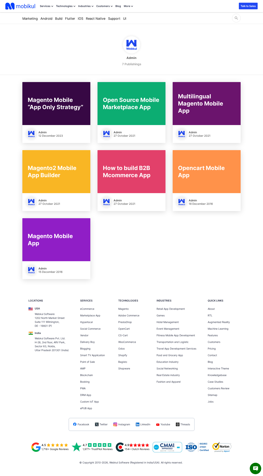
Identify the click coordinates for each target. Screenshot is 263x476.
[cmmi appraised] (167, 447)
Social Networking (167, 368)
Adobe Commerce (128, 315)
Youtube (165, 424)
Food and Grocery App (170, 355)
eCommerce (87, 308)
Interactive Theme (218, 368)
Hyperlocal (86, 322)
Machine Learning (218, 328)
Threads (185, 424)
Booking (85, 381)
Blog (118, 6)
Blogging (85, 348)
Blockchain (86, 375)
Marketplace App (90, 315)
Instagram (124, 424)
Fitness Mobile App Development (176, 335)
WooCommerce (127, 341)
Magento (123, 308)
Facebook (83, 424)
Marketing (30, 18)
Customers (103, 6)
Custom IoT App (89, 401)
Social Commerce (90, 328)
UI (124, 18)
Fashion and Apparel (169, 381)
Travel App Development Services (176, 348)
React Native (95, 18)
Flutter (70, 18)
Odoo (121, 348)
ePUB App (86, 408)
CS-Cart (123, 335)
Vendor (84, 335)
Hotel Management (168, 322)
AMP (83, 368)
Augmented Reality (219, 322)
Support (114, 18)
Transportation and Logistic (173, 341)
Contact (212, 355)
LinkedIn (145, 424)
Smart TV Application (92, 355)
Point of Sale (87, 361)
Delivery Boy (87, 341)
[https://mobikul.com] (20, 6)
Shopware (124, 368)
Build (58, 18)
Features (213, 335)
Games (161, 315)
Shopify (122, 355)
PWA (83, 388)
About (211, 308)
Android (46, 18)
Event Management (168, 328)
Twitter (103, 424)
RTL (210, 315)
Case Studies (215, 381)
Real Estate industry (168, 375)
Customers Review (218, 388)
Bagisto (122, 361)
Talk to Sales (248, 6)
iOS (80, 18)
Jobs (210, 401)
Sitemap (212, 394)
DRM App (85, 394)
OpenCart (124, 328)
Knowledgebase (217, 375)
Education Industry (168, 361)
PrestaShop (125, 322)
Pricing (212, 348)
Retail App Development (171, 308)
